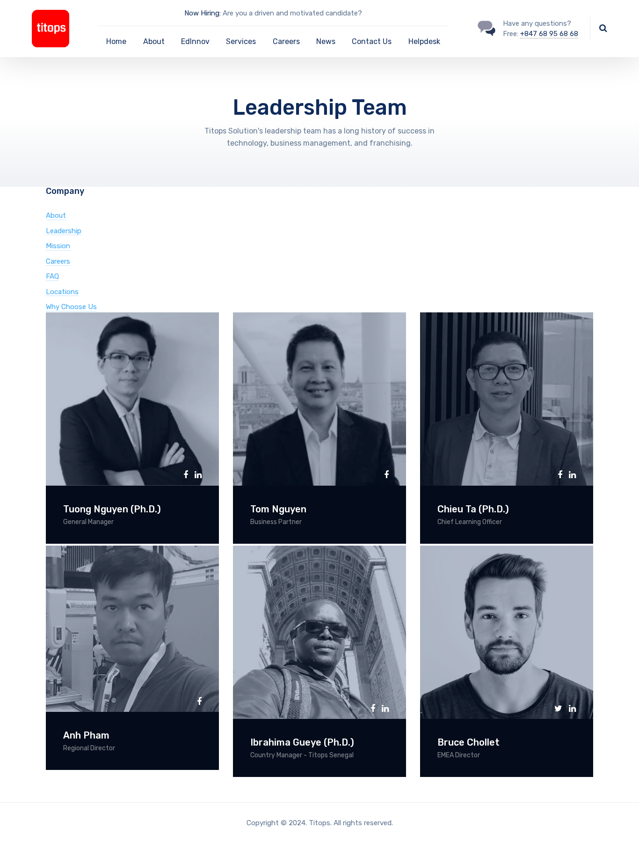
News (325, 41)
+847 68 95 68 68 (549, 34)
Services (241, 41)
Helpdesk (424, 41)
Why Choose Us (71, 307)
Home (116, 41)
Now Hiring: (202, 13)
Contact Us (372, 41)
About (154, 41)
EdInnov (195, 41)
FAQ (52, 276)
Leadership (63, 231)
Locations (62, 292)
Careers (286, 41)
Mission (58, 246)
